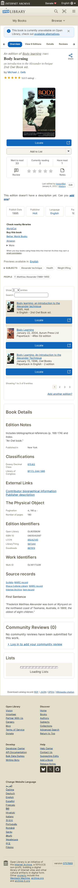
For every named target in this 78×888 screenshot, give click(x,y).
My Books (19, 20)
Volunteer (11, 714)
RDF (36, 692)
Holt (35, 213)
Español (10, 801)
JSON (43, 692)
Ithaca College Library (17, 586)
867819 (31, 548)
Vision (9, 710)
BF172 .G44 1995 (36, 471)
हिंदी (7, 808)
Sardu (9, 832)
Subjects (45, 722)
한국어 (9, 820)
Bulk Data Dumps (15, 756)
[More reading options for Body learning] (68, 151)
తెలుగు (9, 835)
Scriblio (9, 582)
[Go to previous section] (4, 44)
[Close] (68, 31)
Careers (10, 722)
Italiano (10, 816)
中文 (8, 843)
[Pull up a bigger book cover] (39, 136)
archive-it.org (22, 881)
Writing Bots (12, 760)
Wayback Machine (20, 878)
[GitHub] (57, 769)
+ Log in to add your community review (35, 644)
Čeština (10, 789)
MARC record (21, 582)
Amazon (11, 240)
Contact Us (46, 752)
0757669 (68, 863)
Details (50, 44)
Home (43, 710)
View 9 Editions (33, 44)
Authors (44, 718)
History (62, 186)
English (54, 213)
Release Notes (48, 763)
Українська (12, 839)
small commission (14, 253)
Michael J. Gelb (17, 72)
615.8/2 (31, 464)
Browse (57, 20)
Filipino (10, 847)
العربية (9, 786)
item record (28, 589)
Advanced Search (49, 729)
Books (43, 714)
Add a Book (46, 760)
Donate (50, 3)
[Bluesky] (43, 769)
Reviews (63, 44)
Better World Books (17, 236)
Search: (10, 295)
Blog (8, 726)
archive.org (37, 878)
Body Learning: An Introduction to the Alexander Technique (39, 356)
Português (11, 824)
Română (10, 828)
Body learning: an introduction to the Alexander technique (38, 305)
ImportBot (61, 183)
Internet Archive (14, 589)
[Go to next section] (74, 44)
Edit (71, 184)
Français (10, 805)
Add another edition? (60, 393)
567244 (32, 544)
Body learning (31, 53)
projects (21, 875)
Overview (15, 44)
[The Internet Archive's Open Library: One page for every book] (17, 11)
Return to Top (47, 733)
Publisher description (20, 494)
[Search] (56, 11)
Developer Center (15, 748)
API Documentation (16, 752)
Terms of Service (15, 729)
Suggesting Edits (49, 756)
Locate (39, 142)
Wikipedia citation (65, 692)
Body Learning (25, 329)
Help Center (46, 748)
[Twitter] (50, 769)
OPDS (51, 692)
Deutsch (10, 793)
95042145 (33, 539)
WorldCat (12, 228)
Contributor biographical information (31, 491)
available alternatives (46, 33)
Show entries (16, 290)
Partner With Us (14, 718)
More (11, 245)
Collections (46, 726)
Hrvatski (10, 812)
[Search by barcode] (64, 11)
